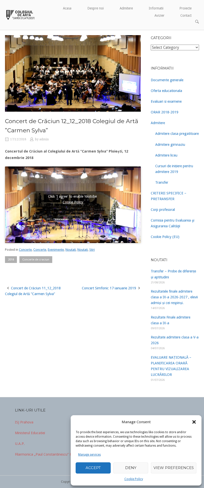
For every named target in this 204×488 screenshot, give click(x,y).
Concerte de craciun (35, 259)
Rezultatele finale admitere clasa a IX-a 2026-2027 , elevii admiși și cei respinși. (174, 297)
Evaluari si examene (166, 101)
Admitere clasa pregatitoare (177, 134)
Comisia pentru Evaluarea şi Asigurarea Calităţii (172, 223)
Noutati (70, 249)
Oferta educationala (166, 91)
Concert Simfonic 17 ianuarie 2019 (109, 288)
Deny (130, 467)
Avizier (159, 15)
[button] (194, 421)
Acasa (67, 8)
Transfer (161, 182)
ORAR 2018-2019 (164, 112)
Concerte (25, 249)
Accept (93, 467)
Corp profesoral (163, 210)
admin (44, 139)
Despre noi (95, 8)
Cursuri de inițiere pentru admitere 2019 (174, 169)
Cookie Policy (133, 479)
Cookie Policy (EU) (165, 237)
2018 (11, 259)
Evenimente (56, 249)
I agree (73, 212)
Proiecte (185, 8)
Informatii (156, 8)
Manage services (89, 454)
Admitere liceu (166, 155)
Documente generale (167, 80)
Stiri (92, 249)
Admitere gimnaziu (170, 145)
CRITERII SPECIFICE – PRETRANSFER (168, 196)
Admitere (126, 8)
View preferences (173, 467)
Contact (186, 15)
